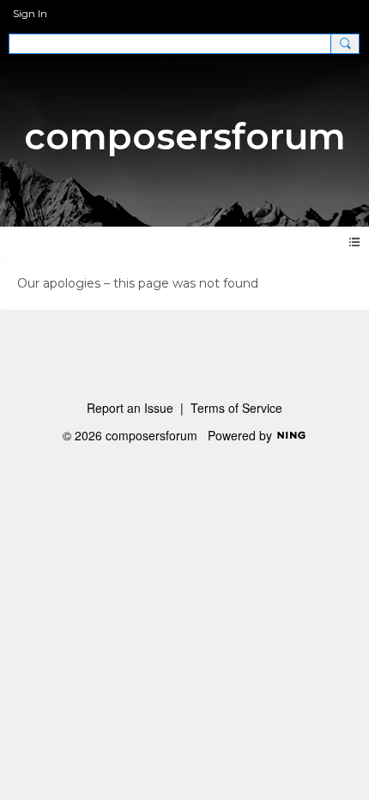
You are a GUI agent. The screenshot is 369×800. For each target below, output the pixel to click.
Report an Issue (130, 407)
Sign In (30, 13)
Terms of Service (236, 407)
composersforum (185, 136)
